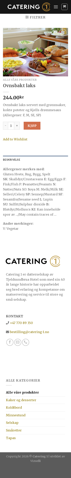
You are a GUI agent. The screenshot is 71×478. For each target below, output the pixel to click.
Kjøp (32, 126)
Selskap (12, 423)
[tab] (35, 160)
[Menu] (55, 7)
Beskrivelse (11, 159)
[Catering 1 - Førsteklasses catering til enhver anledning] (28, 7)
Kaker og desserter (21, 400)
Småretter (14, 430)
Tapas (11, 438)
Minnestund (15, 415)
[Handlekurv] (64, 7)
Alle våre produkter (20, 79)
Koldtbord (14, 407)
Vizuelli (35, 461)
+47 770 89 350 (21, 323)
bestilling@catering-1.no (29, 332)
